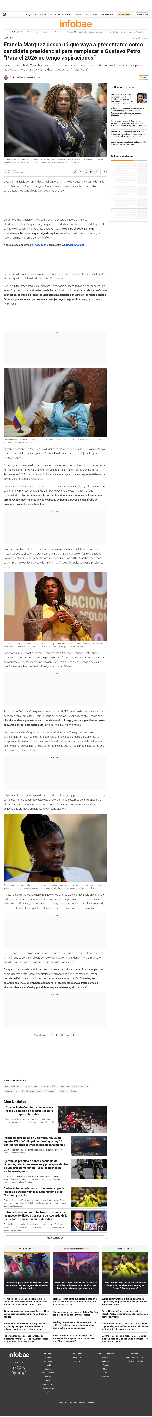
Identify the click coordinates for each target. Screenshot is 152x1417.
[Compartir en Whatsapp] (74, 171)
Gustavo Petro (11, 1091)
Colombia (69, 14)
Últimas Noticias (48, 1388)
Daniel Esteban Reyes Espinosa (26, 77)
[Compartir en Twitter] (85, 171)
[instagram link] (24, 1368)
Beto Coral (100, 32)
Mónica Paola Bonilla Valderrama (132, 32)
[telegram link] (19, 1373)
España (79, 14)
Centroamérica (106, 14)
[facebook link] (14, 1368)
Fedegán (91, 32)
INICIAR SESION (142, 14)
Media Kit (105, 1377)
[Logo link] (76, 23)
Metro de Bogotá (80, 32)
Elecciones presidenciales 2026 (74, 1086)
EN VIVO (26, 32)
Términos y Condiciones (135, 1357)
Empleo (77, 1361)
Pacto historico (31, 1086)
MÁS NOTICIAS (55, 1238)
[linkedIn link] (24, 1373)
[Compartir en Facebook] (80, 171)
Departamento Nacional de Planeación (38, 1091)
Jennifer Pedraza (111, 32)
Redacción (77, 1357)
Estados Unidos (56, 14)
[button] (4, 14)
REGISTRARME (124, 14)
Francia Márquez (12, 1086)
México (88, 14)
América (48, 1357)
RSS (48, 1392)
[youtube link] (14, 1373)
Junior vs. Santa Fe (49, 32)
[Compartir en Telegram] (96, 171)
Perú (95, 14)
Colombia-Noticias (68, 1091)
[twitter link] (19, 1368)
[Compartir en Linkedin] (91, 171)
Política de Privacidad (135, 1361)
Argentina (43, 14)
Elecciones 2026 (49, 1086)
